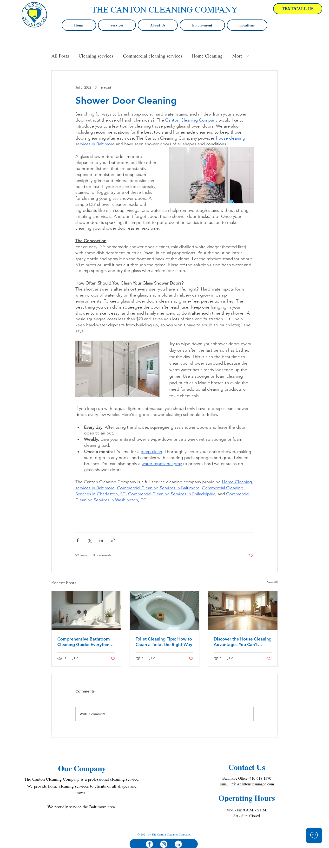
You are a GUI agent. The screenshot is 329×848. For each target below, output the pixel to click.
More (237, 55)
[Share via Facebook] (77, 540)
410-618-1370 (260, 778)
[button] (247, 25)
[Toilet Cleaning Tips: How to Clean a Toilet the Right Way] (164, 610)
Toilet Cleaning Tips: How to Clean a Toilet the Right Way (164, 641)
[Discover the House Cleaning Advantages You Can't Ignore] (242, 610)
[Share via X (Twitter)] (89, 540)
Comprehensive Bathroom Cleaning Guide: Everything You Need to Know (84, 641)
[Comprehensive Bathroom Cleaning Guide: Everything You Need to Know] (86, 610)
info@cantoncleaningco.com (252, 783)
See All (272, 582)
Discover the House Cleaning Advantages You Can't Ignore (242, 641)
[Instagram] (163, 844)
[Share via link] (113, 540)
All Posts (60, 55)
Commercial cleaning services (152, 55)
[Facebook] (149, 844)
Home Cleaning (207, 55)
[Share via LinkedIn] (101, 540)
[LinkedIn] (178, 844)
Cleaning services (96, 55)
